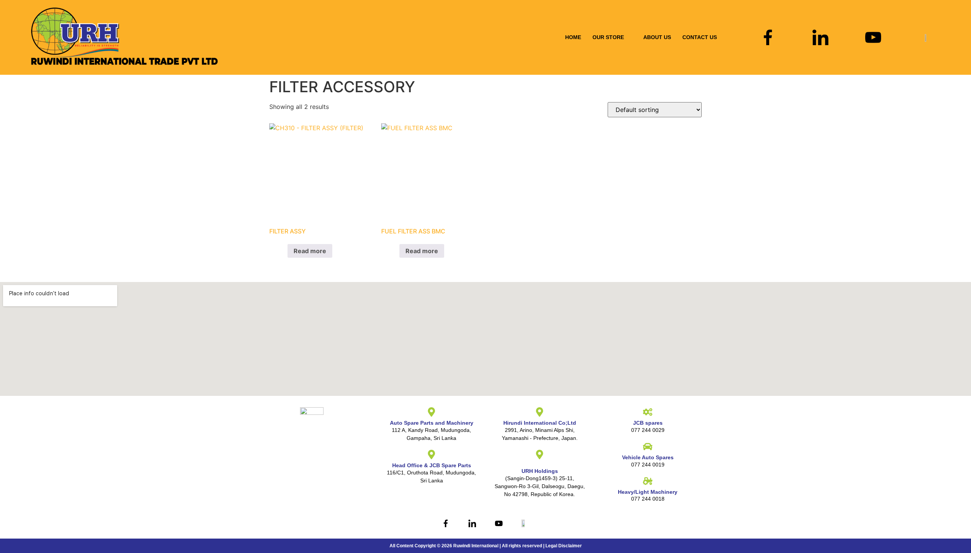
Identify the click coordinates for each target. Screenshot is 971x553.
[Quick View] (283, 251)
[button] (612, 37)
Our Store (608, 37)
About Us (657, 37)
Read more (310, 251)
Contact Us (699, 37)
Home (573, 37)
